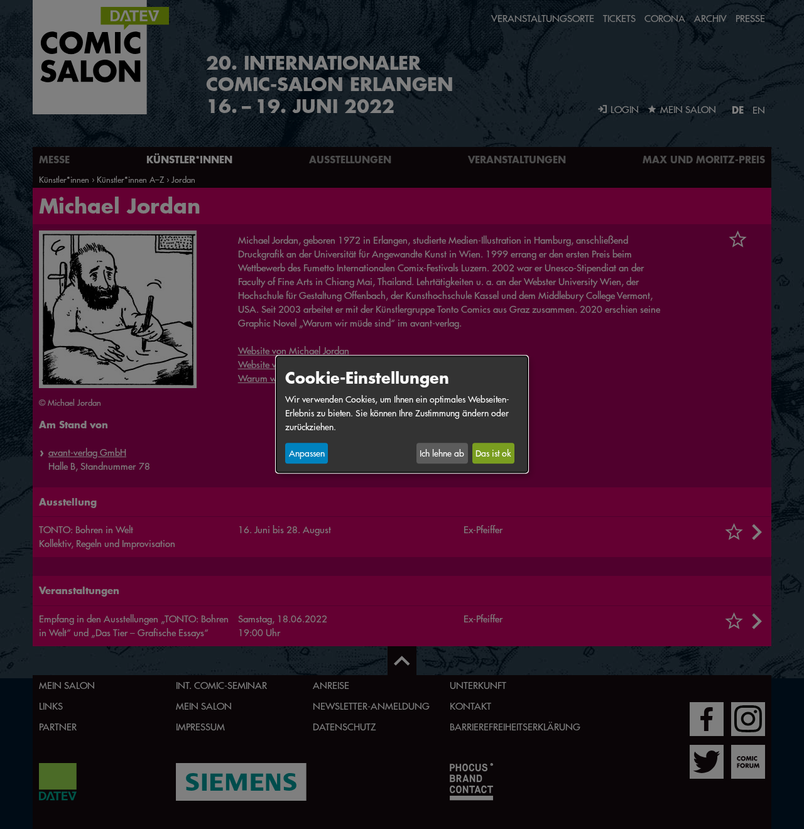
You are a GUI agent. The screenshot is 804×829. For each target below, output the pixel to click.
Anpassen (307, 453)
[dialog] (402, 414)
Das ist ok (493, 453)
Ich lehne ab (442, 453)
